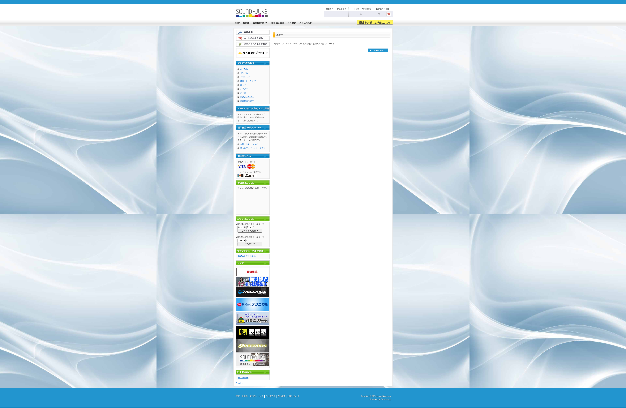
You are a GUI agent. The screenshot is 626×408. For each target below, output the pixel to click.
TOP (238, 396)
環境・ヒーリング (248, 81)
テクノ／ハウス (247, 97)
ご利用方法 (270, 396)
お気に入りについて (249, 144)
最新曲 (245, 396)
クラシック (245, 77)
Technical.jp (386, 399)
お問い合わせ (293, 396)
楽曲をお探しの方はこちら (375, 22)
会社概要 (281, 396)
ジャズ (243, 93)
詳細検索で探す (247, 101)
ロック (243, 85)
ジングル (244, 73)
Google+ (239, 383)
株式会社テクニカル (247, 256)
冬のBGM (244, 69)
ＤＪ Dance (243, 377)
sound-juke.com (384, 396)
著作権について (256, 396)
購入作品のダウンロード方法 (253, 148)
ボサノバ (244, 89)
